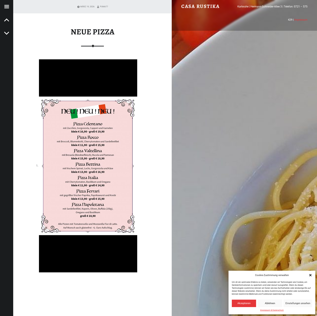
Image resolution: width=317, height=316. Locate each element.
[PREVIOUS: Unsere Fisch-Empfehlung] (6, 33)
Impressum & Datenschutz (272, 310)
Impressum (300, 19)
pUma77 (104, 6)
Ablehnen (270, 303)
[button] (310, 275)
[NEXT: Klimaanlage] (6, 19)
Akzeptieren (243, 303)
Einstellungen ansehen (297, 303)
